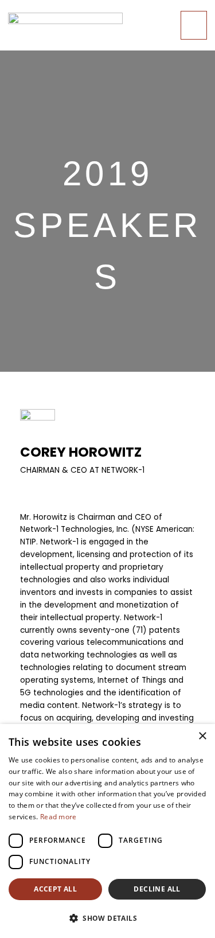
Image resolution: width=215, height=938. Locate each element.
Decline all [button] (157, 889)
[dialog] (107, 831)
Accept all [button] (55, 889)
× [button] (202, 736)
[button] (107, 918)
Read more (58, 817)
